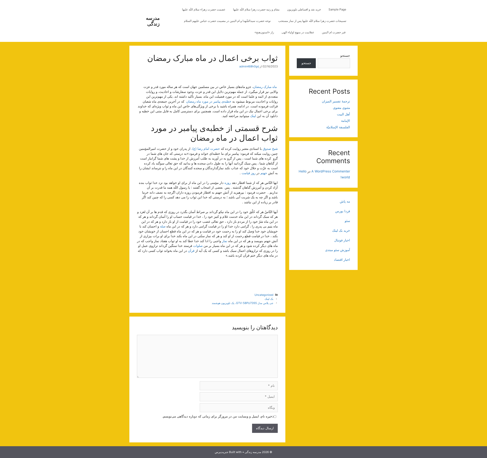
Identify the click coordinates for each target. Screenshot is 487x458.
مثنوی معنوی (341, 108)
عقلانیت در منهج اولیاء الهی (298, 32)
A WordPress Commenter (330, 171)
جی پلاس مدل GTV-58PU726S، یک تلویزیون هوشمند (242, 303)
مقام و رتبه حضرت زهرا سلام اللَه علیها (256, 9)
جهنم (263, 173)
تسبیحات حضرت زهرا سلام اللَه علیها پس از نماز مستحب (312, 21)
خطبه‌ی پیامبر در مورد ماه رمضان (208, 101)
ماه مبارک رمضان (265, 87)
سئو (347, 221)
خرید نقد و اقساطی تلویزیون (304, 9)
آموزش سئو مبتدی (337, 250)
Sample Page (337, 9)
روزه (227, 183)
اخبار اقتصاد (342, 260)
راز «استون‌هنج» (264, 32)
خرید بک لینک (341, 230)
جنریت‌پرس (221, 452)
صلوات (198, 246)
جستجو (345, 55)
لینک (253, 116)
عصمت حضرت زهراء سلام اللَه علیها (203, 9)
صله (163, 226)
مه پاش (345, 201)
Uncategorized (264, 294)
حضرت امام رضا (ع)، (205, 149)
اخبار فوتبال (342, 240)
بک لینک (269, 298)
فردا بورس (342, 211)
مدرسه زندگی (153, 21)
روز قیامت (248, 173)
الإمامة (345, 121)
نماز (224, 241)
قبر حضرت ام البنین (334, 32)
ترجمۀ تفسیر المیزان (336, 101)
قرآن (191, 251)
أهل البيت (343, 114)
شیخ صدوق (270, 149)
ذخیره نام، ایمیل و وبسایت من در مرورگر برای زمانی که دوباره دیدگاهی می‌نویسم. (218, 416)
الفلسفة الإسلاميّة (338, 127)
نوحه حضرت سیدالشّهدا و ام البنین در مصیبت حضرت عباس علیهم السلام (227, 21)
